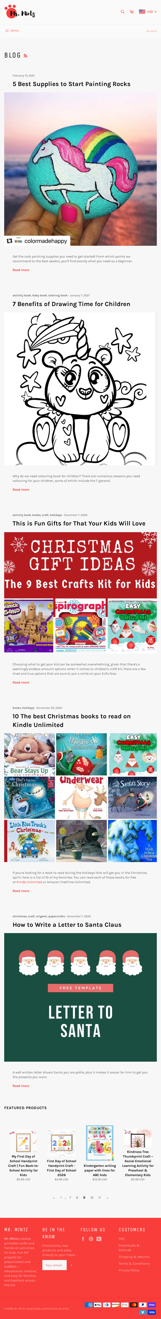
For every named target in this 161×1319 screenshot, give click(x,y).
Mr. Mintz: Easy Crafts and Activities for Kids (41, 1308)
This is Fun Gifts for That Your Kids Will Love (79, 523)
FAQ (121, 1239)
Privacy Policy (129, 1270)
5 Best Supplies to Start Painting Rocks (72, 84)
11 (100, 1197)
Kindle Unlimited (29, 882)
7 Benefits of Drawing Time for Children (71, 304)
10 (91, 1197)
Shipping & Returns (134, 1257)
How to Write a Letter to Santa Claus (67, 924)
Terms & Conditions (134, 1263)
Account (152, 30)
